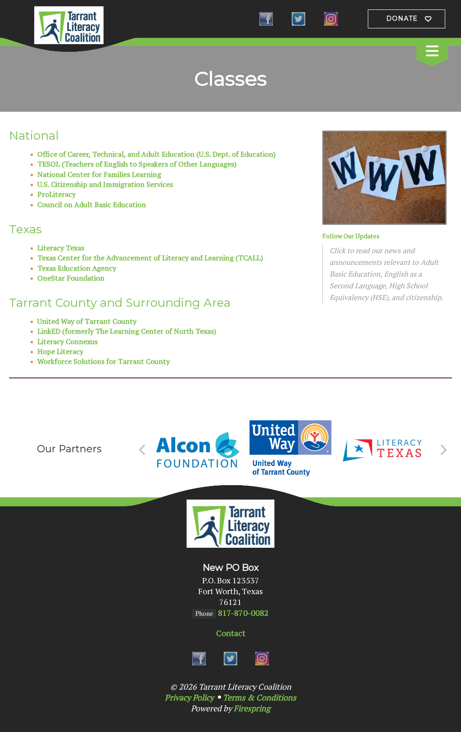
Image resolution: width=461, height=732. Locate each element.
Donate (402, 18)
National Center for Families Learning (99, 174)
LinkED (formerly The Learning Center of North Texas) (126, 331)
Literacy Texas (60, 248)
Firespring (252, 708)
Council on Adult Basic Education (91, 204)
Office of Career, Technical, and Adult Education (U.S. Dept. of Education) (156, 154)
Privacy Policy (189, 697)
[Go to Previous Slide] (142, 450)
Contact (230, 632)
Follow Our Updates (351, 236)
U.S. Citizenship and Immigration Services (105, 184)
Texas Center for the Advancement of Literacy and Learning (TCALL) (150, 258)
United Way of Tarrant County (86, 321)
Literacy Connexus (67, 341)
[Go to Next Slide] (443, 450)
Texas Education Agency (76, 268)
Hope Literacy (60, 351)
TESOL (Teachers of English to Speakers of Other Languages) (136, 164)
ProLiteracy (56, 194)
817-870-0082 (243, 612)
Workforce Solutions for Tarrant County (103, 361)
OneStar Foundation (70, 278)
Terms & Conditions (259, 697)
